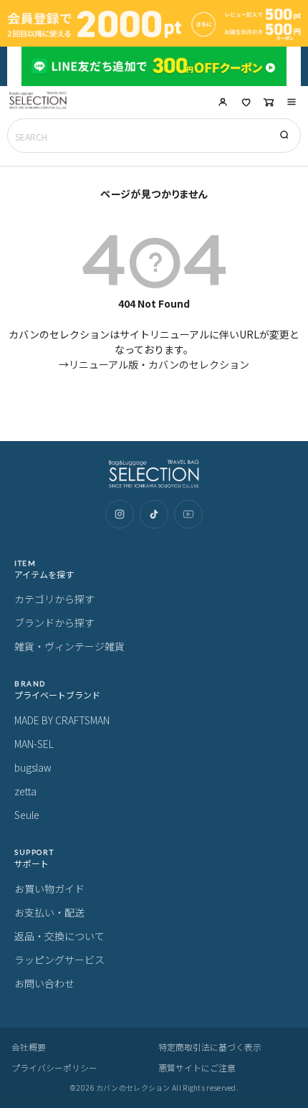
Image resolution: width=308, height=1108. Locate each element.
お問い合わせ (44, 983)
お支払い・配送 (49, 912)
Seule (26, 815)
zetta (25, 791)
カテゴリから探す (54, 599)
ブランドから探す (54, 622)
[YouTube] (188, 514)
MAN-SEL (34, 744)
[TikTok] (154, 514)
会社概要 (28, 1047)
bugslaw (33, 767)
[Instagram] (119, 514)
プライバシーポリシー (54, 1067)
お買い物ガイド (49, 888)
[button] (291, 102)
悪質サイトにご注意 (197, 1067)
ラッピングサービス (59, 959)
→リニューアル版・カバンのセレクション (154, 364)
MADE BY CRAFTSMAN (62, 720)
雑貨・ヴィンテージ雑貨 (69, 646)
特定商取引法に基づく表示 (209, 1047)
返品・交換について (59, 936)
